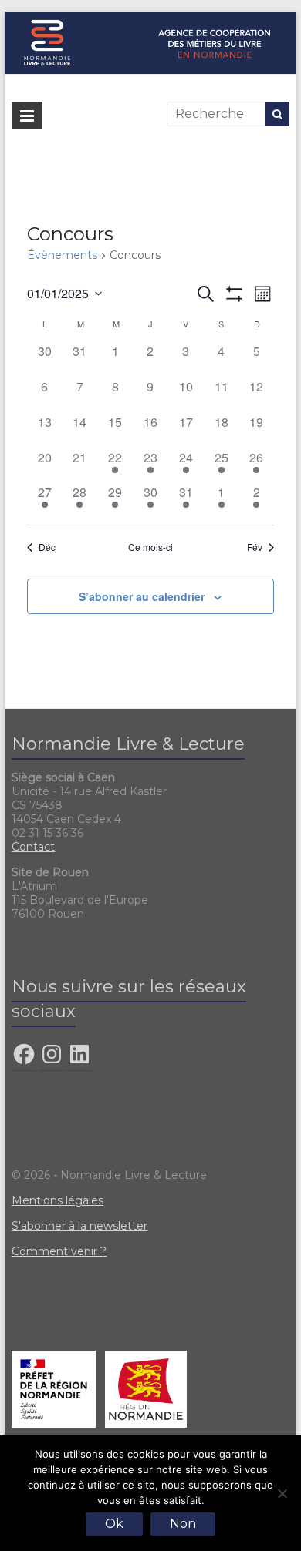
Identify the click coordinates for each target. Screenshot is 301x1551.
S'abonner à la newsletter (79, 1226)
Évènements (62, 255)
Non (183, 1523)
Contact (33, 847)
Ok (114, 1523)
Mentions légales (57, 1200)
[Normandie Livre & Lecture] (150, 19)
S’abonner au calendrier (142, 596)
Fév (254, 547)
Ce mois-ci (150, 547)
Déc (47, 547)
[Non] (281, 1493)
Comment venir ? (59, 1251)
